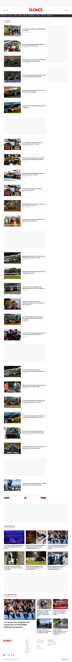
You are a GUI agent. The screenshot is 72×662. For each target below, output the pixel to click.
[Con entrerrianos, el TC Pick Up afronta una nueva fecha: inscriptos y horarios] (12, 448)
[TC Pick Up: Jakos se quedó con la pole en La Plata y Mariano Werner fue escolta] (12, 334)
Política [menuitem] (20, 15)
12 (30, 497)
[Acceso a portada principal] (36, 9)
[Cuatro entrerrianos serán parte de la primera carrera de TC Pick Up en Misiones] (12, 288)
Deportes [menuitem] (38, 15)
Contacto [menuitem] (49, 645)
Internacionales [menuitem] (31, 15)
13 (33, 497)
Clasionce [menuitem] (38, 645)
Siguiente (42, 497)
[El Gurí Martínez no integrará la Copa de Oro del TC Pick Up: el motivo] (12, 205)
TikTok (11, 655)
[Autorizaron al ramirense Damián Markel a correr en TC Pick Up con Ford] (12, 46)
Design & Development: (67, 659)
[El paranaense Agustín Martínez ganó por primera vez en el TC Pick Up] (12, 175)
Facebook (4, 655)
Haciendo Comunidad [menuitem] (40, 640)
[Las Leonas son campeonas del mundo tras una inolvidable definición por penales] (58, 537)
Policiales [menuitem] (15, 15)
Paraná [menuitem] (10, 15)
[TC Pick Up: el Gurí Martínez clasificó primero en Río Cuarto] (12, 190)
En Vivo (67, 10)
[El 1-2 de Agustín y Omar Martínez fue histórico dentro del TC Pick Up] (12, 144)
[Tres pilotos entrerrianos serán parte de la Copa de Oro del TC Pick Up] (12, 221)
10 (25, 497)
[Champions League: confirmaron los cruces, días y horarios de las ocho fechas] (14, 537)
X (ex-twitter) (6, 655)
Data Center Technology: (65, 659)
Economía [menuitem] (43, 15)
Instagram (9, 655)
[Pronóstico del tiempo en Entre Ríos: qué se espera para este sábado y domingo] (44, 624)
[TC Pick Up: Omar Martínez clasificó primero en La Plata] (12, 30)
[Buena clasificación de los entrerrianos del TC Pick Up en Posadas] (12, 273)
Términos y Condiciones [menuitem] (52, 642)
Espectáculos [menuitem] (49, 15)
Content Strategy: (62, 659)
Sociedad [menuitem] (25, 15)
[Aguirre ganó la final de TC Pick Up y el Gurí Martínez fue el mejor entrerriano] (12, 258)
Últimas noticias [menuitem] (4, 15)
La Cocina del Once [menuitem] (40, 642)
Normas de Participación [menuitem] (52, 644)
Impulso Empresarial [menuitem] (40, 641)
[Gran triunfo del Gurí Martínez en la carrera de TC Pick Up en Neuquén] (12, 92)
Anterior (7, 497)
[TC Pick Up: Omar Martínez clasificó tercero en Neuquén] (12, 107)
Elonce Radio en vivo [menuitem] (40, 648)
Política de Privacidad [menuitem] (51, 641)
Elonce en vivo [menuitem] (39, 647)
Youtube (13, 655)
